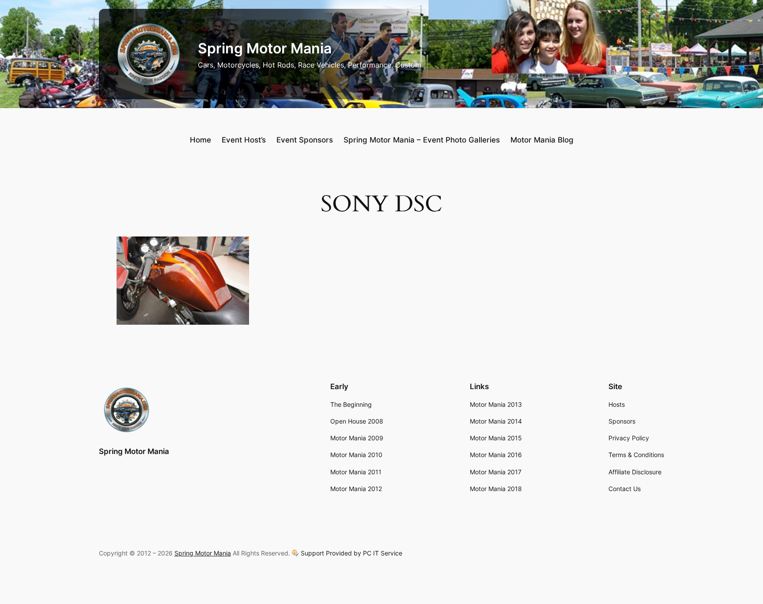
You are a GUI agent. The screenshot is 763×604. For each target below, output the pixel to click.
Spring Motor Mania (265, 48)
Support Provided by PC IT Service (351, 553)
